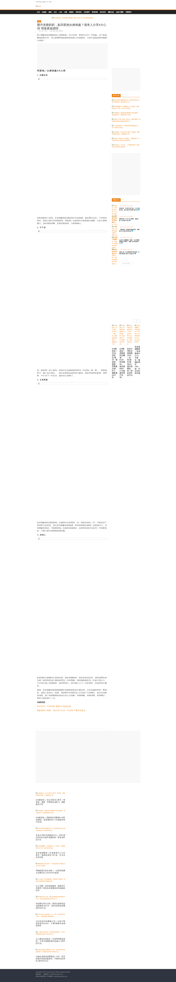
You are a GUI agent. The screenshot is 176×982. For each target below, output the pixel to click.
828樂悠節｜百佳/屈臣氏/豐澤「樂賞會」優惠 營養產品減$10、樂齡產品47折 (114, 363)
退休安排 (103, 12)
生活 (55, 12)
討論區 (44, 12)
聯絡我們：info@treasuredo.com (53, 974)
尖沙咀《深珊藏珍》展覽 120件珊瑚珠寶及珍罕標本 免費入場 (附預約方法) (129, 241)
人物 (60, 12)
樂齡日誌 (111, 12)
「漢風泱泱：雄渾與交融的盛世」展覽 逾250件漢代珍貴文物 (130, 230)
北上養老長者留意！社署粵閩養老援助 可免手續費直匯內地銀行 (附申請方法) (50, 941)
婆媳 (54, 31)
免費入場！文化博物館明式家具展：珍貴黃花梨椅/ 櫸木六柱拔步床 (129, 252)
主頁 (38, 12)
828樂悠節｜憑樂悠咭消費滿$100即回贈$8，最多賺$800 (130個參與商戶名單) (122, 363)
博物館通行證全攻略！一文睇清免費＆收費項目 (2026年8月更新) (50, 871)
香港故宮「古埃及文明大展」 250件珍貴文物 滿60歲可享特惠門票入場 (129, 209)
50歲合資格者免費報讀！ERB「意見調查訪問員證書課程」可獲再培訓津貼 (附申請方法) (50, 958)
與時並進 (79, 12)
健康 (50, 12)
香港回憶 (95, 12)
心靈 (65, 12)
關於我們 (38, 974)
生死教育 (87, 12)
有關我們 (128, 12)
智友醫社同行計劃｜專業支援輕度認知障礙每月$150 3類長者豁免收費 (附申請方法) (50, 905)
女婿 (51, 31)
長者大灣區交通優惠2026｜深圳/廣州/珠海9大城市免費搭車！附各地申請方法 (130, 362)
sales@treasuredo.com (60, 976)
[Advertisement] (72, 56)
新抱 (57, 31)
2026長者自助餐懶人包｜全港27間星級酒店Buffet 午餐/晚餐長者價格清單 (50, 923)
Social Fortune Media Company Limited (58, 972)
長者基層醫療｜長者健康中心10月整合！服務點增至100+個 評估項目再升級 (137, 360)
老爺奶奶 (60, 31)
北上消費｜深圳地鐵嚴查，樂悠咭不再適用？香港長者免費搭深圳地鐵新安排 (50, 888)
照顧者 (71, 12)
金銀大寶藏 (119, 12)
